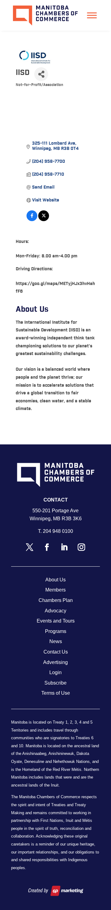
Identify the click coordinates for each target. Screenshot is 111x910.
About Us (55, 579)
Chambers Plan (56, 600)
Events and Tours (56, 620)
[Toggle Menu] (92, 15)
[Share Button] (41, 74)
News (55, 641)
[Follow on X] (29, 547)
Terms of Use (55, 693)
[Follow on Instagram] (81, 547)
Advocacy (55, 610)
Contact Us (55, 651)
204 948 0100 (58, 531)
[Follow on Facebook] (46, 547)
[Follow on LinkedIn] (64, 547)
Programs (55, 631)
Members (55, 589)
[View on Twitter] (43, 220)
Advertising (55, 662)
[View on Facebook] (32, 220)
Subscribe (55, 682)
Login (55, 672)
